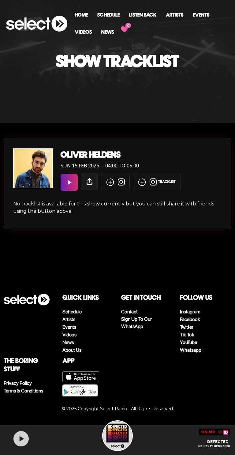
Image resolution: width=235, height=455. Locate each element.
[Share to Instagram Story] (115, 181)
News (68, 342)
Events (201, 15)
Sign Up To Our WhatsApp (136, 322)
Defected (218, 441)
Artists (174, 15)
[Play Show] (69, 182)
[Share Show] (89, 181)
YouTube (188, 342)
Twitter (186, 327)
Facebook (190, 319)
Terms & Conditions (23, 391)
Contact (129, 312)
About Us (71, 350)
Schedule (108, 15)
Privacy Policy (18, 383)
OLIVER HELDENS (91, 155)
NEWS (107, 32)
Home (81, 15)
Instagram (190, 312)
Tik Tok (187, 335)
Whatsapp (190, 350)
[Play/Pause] (21, 439)
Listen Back (142, 15)
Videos (83, 32)
